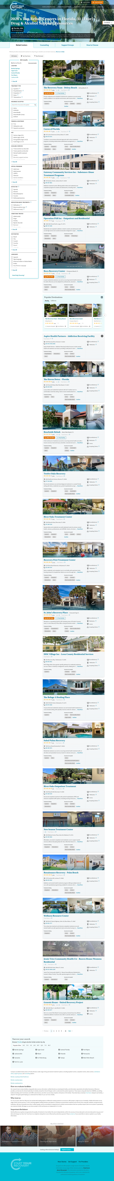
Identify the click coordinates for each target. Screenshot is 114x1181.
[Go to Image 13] (80, 375)
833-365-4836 (48, 837)
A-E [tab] (24, 1045)
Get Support (72, 1162)
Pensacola (86, 1054)
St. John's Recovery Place (56, 612)
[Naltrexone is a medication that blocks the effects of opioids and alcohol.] (23, 209)
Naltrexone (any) (18, 209)
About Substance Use (88, 7)
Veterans (15, 175)
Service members (18, 178)
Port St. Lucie (18, 1062)
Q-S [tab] (42, 1045)
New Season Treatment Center (58, 829)
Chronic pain (17, 227)
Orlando (62, 1054)
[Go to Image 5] (72, 83)
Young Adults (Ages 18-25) (20, 139)
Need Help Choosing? (18, 275)
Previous (46, 1031)
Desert (15, 245)
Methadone (16, 205)
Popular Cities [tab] (17, 1045)
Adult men (16, 169)
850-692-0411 (48, 661)
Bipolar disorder (18, 223)
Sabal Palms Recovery (54, 740)
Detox (15, 95)
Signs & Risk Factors (48, 7)
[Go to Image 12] (79, 375)
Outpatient (16, 93)
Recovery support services (20, 157)
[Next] (101, 72)
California (53, 301)
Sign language (17, 259)
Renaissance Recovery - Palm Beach (61, 872)
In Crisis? (107, 23)
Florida (19, 1042)
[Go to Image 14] (82, 375)
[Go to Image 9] (78, 83)
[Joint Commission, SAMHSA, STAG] (98, 522)
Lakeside (15, 247)
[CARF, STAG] (98, 180)
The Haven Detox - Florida (101, 319)
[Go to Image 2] (67, 83)
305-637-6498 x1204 (50, 969)
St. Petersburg (41, 1058)
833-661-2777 (48, 923)
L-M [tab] (34, 1045)
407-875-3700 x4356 (50, 343)
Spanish (15, 257)
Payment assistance (18, 128)
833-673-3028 (48, 705)
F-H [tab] (27, 1045)
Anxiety (15, 221)
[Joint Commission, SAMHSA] (98, 276)
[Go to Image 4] (70, 83)
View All (15, 81)
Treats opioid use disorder (20, 151)
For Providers (83, 1162)
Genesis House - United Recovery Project (63, 1002)
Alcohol (15, 191)
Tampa (62, 1058)
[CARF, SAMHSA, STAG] (98, 134)
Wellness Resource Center (56, 915)
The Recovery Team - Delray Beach (60, 87)
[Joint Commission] (98, 92)
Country (15, 243)
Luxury (15, 155)
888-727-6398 (48, 226)
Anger (15, 218)
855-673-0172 (48, 136)
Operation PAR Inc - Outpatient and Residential (67, 218)
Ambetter (16, 110)
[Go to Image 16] (85, 375)
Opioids (15, 189)
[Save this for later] (102, 62)
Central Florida (15, 73)
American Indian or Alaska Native (22, 261)
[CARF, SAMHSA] (98, 341)
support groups (18, 1073)
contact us (72, 1114)
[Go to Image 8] (77, 83)
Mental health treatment (20, 153)
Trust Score (88, 1093)
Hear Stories (86, 2)
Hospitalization (17, 91)
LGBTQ (15, 173)
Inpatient (16, 89)
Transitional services (19, 159)
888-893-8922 (48, 880)
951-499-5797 (48, 567)
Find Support (98, 2)
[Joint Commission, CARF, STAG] (98, 1007)
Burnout (15, 225)
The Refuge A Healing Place (57, 697)
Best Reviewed (39, 56)
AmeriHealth (16, 112)
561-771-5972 (49, 276)
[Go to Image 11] (81, 83)
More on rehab (60, 52)
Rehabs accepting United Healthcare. (20, 1077)
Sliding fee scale (17, 126)
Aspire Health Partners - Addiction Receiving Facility (69, 336)
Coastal (15, 241)
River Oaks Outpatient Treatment (60, 786)
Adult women (17, 171)
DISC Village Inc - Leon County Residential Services (68, 654)
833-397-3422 (49, 618)
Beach (15, 237)
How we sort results (32, 63)
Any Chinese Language (19, 266)
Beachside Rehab (52, 432)
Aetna (15, 108)
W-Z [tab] (49, 1045)
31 (65, 1031)
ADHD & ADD (16, 216)
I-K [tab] (31, 1045)
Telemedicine (17, 97)
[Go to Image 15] (84, 375)
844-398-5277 (48, 1010)
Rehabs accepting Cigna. (17, 1080)
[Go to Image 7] (75, 83)
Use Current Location (18, 30)
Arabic (15, 263)
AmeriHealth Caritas (19, 114)
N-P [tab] (38, 1045)
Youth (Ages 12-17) (18, 142)
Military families (17, 180)
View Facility (61, 93)
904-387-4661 (48, 182)
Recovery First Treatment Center (59, 560)
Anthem (15, 117)
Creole (15, 268)
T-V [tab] (45, 1045)
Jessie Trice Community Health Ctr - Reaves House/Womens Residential (73, 960)
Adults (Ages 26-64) (18, 137)
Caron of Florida (52, 129)
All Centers (14, 56)
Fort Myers (14, 75)
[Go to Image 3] (69, 83)
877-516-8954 (48, 481)
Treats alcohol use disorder (21, 149)
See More (66, 106)
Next (70, 1031)
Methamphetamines (19, 198)
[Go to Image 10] (80, 83)
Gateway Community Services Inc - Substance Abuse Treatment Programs (69, 173)
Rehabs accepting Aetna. (17, 1083)
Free (14, 124)
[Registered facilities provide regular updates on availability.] (98, 101)
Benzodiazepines (18, 194)
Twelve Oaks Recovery (54, 473)
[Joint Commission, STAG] (98, 967)
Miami (13, 79)
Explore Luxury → (67, 1149)
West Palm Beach (88, 1058)
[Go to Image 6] (73, 83)
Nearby (47, 301)
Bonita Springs (15, 68)
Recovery (77, 7)
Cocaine (15, 196)
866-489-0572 (48, 748)
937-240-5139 (48, 524)
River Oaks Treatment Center (58, 517)
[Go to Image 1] (65, 83)
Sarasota (17, 1058)
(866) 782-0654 (50, 437)
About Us (100, 7)
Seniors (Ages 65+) (18, 135)
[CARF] (98, 478)
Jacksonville (14, 77)
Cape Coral (14, 71)
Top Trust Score (26, 56)
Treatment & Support (64, 7)
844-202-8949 (49, 93)
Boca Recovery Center (54, 271)
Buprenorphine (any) (19, 207)
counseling (27, 1073)
